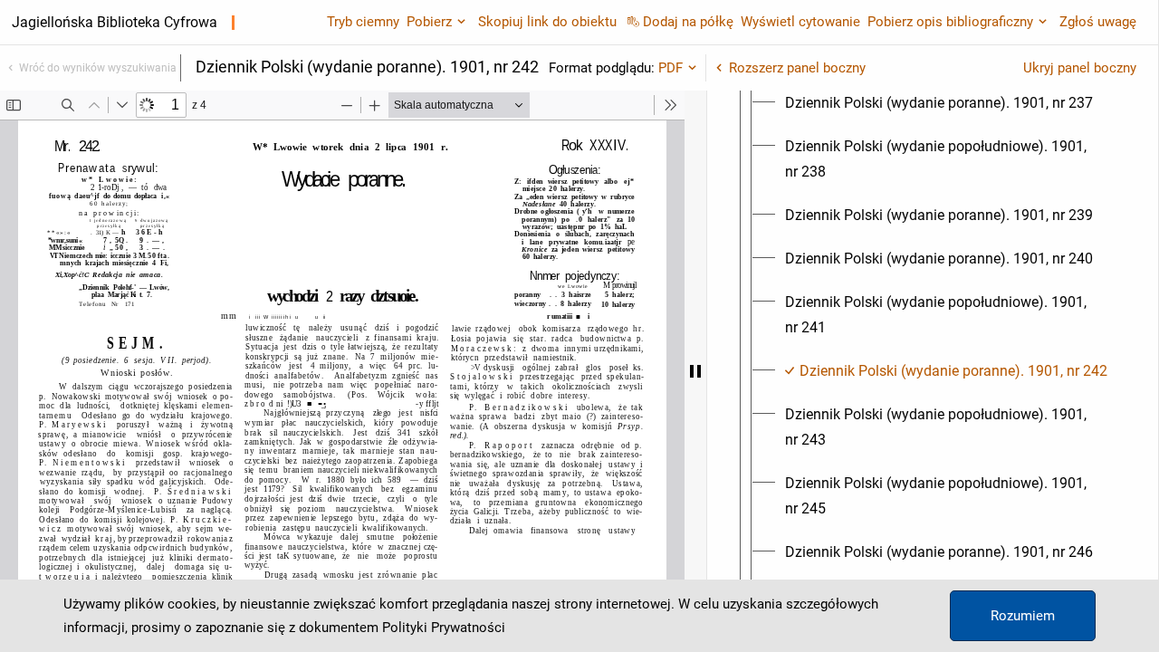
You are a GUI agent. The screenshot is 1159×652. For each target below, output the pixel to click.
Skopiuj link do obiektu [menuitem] (547, 22)
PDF (670, 68)
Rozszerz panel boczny (797, 68)
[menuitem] (939, 103)
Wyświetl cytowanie (800, 22)
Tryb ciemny (363, 22)
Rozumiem (1023, 616)
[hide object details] (695, 371)
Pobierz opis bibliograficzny (950, 22)
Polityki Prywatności (443, 627)
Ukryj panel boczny (1079, 68)
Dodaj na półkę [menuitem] (688, 22)
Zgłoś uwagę (1097, 22)
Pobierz (429, 22)
